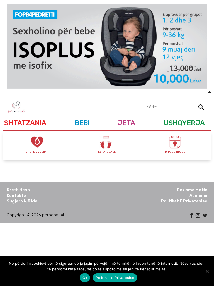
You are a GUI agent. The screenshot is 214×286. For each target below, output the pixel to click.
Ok (84, 277)
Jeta (126, 123)
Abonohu (198, 195)
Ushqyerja (184, 123)
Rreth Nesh (18, 189)
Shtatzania (25, 123)
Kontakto (16, 195)
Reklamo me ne (192, 189)
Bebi (82, 123)
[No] (207, 271)
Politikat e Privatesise (184, 201)
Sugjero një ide (22, 201)
